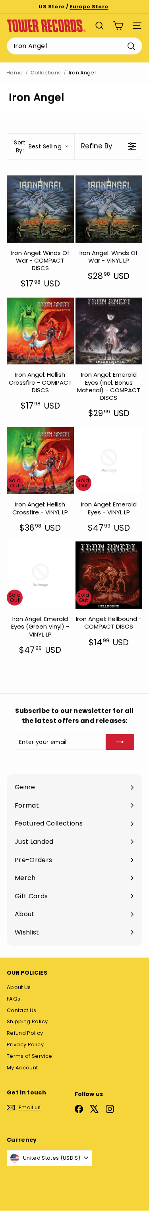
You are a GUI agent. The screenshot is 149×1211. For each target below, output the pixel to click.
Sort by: (38, 146)
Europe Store (89, 6)
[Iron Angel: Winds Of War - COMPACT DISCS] (40, 209)
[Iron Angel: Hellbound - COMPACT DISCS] (109, 575)
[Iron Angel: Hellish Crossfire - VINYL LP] (40, 461)
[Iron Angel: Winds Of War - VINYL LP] (109, 209)
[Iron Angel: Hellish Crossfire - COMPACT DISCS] (40, 331)
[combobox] (74, 46)
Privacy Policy (25, 1044)
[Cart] (118, 25)
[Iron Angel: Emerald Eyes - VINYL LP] (109, 461)
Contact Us (22, 1010)
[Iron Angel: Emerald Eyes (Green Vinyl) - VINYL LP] (40, 575)
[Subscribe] (120, 742)
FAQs (13, 999)
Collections (46, 72)
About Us (19, 987)
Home (14, 72)
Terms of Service (29, 1056)
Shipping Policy (27, 1021)
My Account (22, 1067)
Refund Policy (25, 1033)
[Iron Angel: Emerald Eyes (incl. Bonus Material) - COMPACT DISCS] (109, 331)
